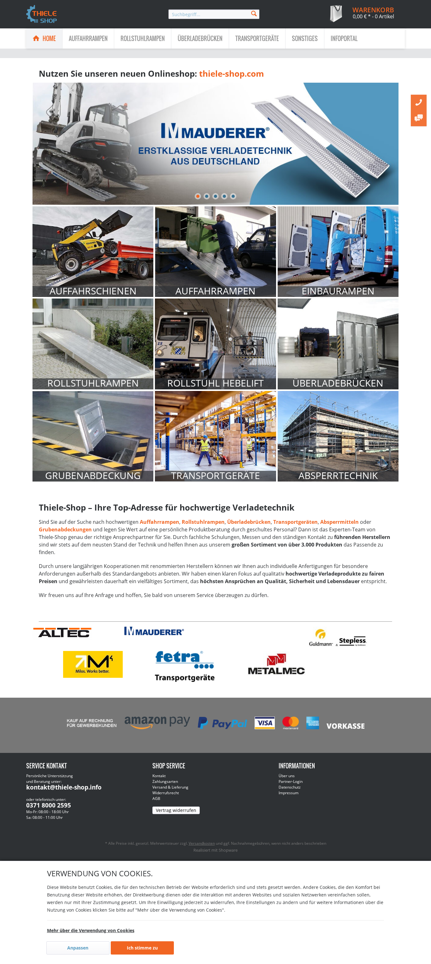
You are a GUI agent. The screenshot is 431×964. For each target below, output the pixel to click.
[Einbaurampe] (338, 251)
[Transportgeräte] (215, 436)
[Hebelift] (215, 344)
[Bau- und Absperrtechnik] (338, 436)
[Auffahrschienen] (92, 251)
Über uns (287, 775)
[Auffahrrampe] (215, 251)
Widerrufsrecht (165, 792)
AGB (156, 798)
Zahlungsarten (165, 781)
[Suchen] (254, 13)
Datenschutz (290, 787)
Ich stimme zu (142, 948)
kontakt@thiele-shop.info (64, 787)
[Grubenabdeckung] (92, 436)
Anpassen (77, 948)
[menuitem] (213, 14)
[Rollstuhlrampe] (92, 344)
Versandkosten (202, 843)
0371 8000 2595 (48, 805)
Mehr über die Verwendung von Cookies (90, 930)
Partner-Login (291, 781)
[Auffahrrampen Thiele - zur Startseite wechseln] (41, 14)
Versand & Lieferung (170, 787)
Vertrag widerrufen (176, 810)
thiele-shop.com (231, 73)
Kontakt (159, 775)
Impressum (288, 792)
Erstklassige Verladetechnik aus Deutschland (215, 144)
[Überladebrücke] (338, 344)
